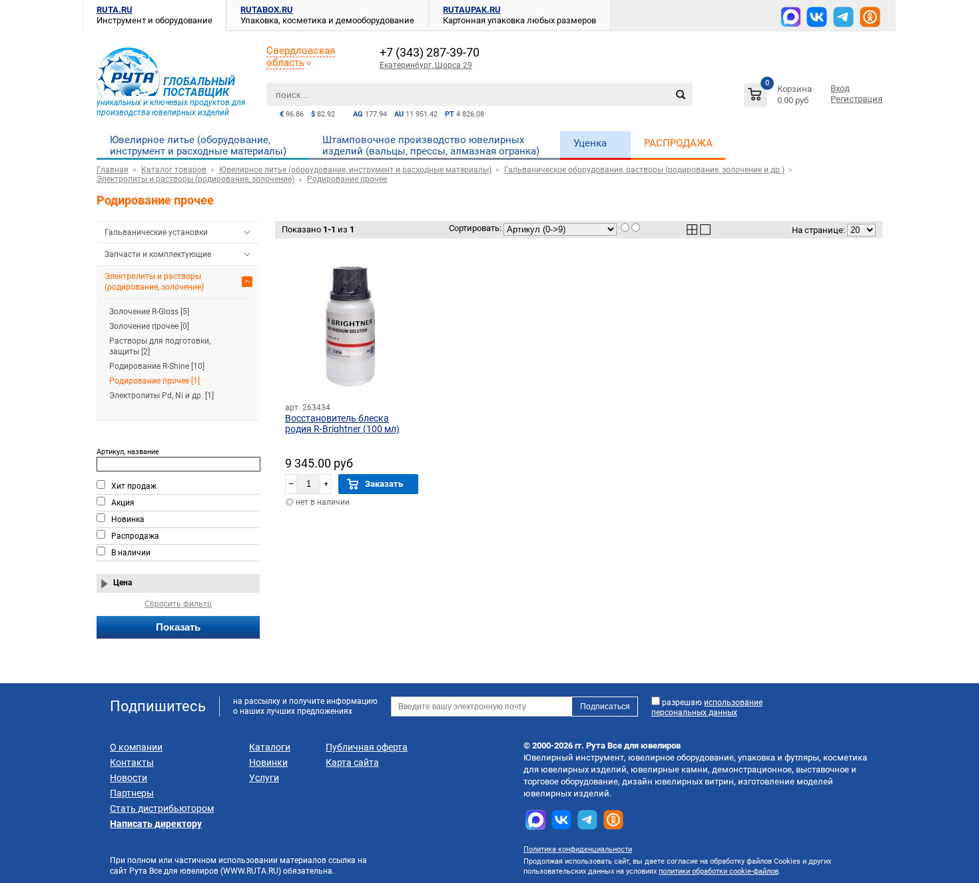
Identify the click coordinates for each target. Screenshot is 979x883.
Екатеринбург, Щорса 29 (426, 65)
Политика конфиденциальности (577, 849)
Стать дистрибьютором (162, 808)
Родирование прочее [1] (154, 381)
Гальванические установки (156, 232)
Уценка (590, 143)
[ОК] (870, 17)
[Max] (791, 17)
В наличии (131, 552)
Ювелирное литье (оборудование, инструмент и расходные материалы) (198, 145)
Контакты (132, 762)
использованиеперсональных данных (707, 707)
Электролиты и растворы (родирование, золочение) (154, 282)
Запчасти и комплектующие (158, 254)
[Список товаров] (779, 97)
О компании (136, 747)
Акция (123, 502)
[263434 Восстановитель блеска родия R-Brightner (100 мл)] (351, 326)
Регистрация (856, 99)
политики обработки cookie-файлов (719, 871)
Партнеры (132, 793)
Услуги (264, 777)
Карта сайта (352, 762)
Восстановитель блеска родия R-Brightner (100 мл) (342, 423)
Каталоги (269, 747)
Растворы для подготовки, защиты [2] (159, 346)
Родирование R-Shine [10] (156, 366)
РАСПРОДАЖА (678, 143)
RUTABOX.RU (266, 10)
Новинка (128, 519)
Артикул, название (128, 451)
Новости (128, 777)
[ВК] (817, 17)
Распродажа (135, 536)
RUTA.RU (115, 10)
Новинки (268, 762)
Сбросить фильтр (178, 604)
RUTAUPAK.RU (472, 10)
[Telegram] (843, 17)
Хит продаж (134, 486)
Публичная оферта (367, 747)
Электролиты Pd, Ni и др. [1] (161, 395)
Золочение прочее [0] (149, 326)
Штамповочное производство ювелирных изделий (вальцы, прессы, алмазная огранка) (430, 145)
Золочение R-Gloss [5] (149, 311)
